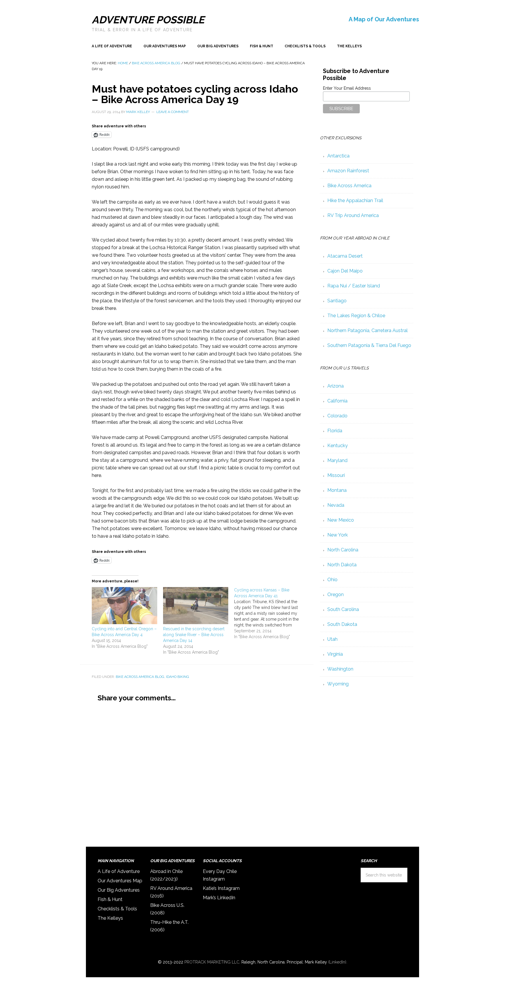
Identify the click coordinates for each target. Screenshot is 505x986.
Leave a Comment (172, 112)
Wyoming (338, 684)
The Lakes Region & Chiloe (356, 315)
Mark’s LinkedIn (219, 897)
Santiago (337, 300)
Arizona (335, 386)
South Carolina (343, 609)
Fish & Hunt (110, 899)
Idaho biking (177, 677)
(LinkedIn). (337, 962)
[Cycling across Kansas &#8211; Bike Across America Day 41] (269, 613)
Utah (332, 639)
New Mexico (340, 520)
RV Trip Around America (353, 215)
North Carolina (342, 550)
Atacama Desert (345, 256)
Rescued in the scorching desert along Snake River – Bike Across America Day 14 (193, 634)
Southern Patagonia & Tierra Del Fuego (369, 345)
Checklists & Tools (117, 909)
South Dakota (342, 624)
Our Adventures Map (120, 880)
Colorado (337, 416)
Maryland (337, 460)
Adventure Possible (148, 20)
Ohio (332, 579)
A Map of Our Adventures (384, 19)
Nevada (335, 505)
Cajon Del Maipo (345, 271)
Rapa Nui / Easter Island (353, 286)
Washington (340, 669)
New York (337, 535)
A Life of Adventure (119, 871)
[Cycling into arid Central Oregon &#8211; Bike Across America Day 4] (124, 607)
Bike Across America (349, 185)
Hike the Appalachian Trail (355, 200)
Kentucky (337, 445)
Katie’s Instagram (221, 888)
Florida (334, 430)
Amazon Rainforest (348, 170)
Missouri (336, 475)
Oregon (335, 594)
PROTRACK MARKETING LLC (211, 962)
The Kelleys (110, 918)
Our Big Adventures (119, 890)
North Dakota (342, 564)
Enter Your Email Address (347, 88)
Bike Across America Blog (140, 677)
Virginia (335, 654)
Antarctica (338, 156)
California (337, 401)
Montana (337, 490)
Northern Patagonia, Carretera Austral (367, 330)
